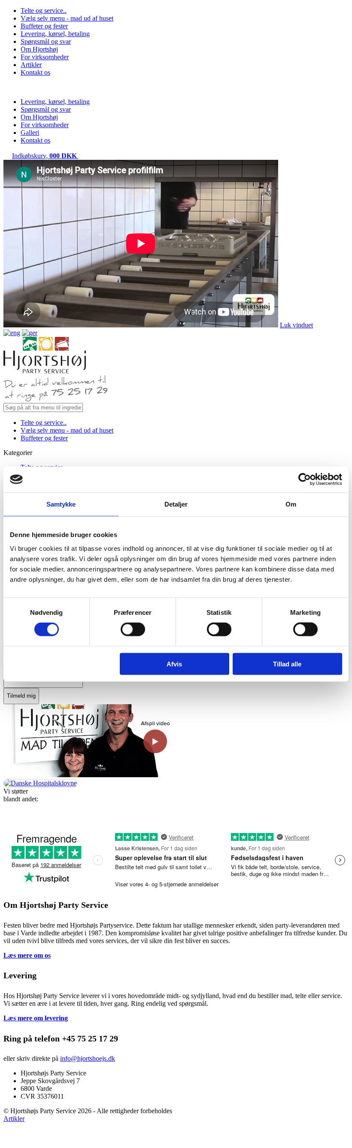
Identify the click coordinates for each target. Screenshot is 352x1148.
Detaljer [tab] (176, 504)
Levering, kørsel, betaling (55, 33)
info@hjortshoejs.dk (87, 1058)
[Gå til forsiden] (44, 371)
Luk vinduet (296, 325)
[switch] (133, 629)
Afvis (174, 663)
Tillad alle (287, 663)
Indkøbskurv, (44, 155)
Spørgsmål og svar (46, 41)
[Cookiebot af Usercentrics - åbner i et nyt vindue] (304, 479)
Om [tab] (290, 504)
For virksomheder (45, 57)
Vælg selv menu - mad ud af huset (67, 18)
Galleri (30, 132)
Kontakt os (35, 72)
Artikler (31, 64)
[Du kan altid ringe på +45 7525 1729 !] (55, 399)
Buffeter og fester (44, 26)
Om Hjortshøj (39, 49)
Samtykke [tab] (61, 504)
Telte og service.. (44, 10)
